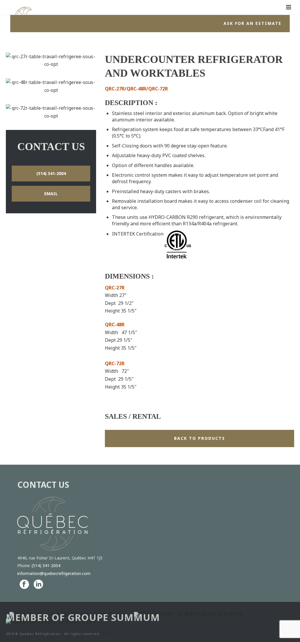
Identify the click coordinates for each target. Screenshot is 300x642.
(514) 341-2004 (46, 565)
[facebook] (24, 585)
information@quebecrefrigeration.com (54, 573)
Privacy (108, 633)
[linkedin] (38, 585)
